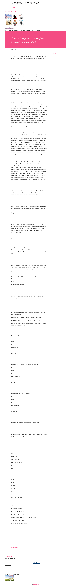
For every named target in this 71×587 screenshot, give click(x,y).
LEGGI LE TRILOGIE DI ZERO (11, 11)
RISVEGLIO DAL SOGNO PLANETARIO (25, 3)
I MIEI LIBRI (36, 561)
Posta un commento (14, 547)
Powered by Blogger (36, 584)
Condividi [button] (54, 53)
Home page (13, 7)
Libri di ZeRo (9, 556)
